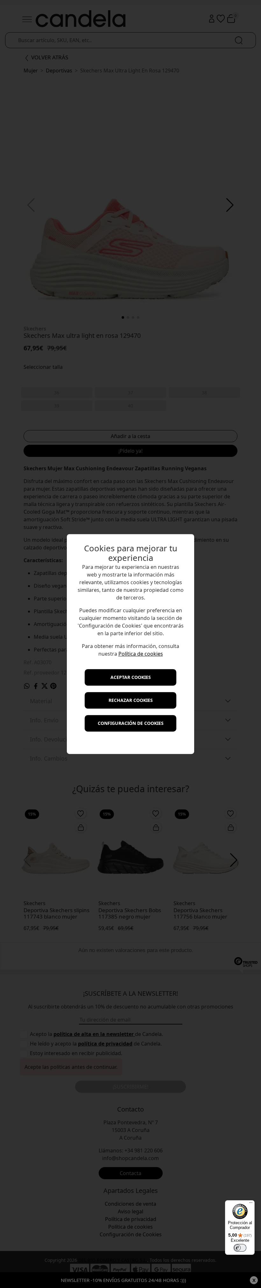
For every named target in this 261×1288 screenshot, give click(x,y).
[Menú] (251, 1204)
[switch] (240, 1248)
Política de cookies (140, 653)
